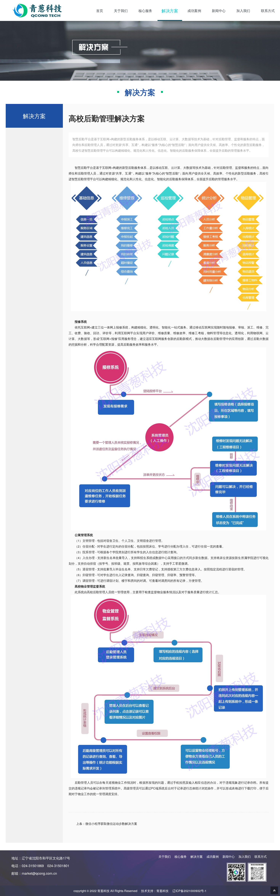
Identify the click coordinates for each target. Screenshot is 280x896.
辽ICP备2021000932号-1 (189, 891)
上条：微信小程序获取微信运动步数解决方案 (106, 823)
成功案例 (212, 856)
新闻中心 (228, 856)
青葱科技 (162, 891)
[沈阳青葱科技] (41, 10)
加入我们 (244, 856)
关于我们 (164, 856)
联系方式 (260, 856)
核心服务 (180, 856)
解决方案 (196, 856)
